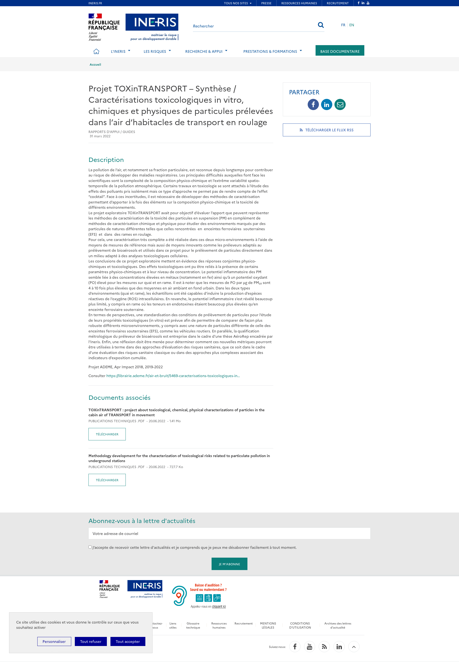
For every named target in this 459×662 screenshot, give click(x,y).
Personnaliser (54, 641)
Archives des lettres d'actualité (337, 625)
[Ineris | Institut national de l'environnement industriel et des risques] (152, 26)
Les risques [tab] (155, 51)
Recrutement (244, 623)
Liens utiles (172, 625)
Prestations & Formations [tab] (270, 51)
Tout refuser (90, 641)
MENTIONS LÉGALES (268, 625)
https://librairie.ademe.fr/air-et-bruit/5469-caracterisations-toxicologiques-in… (173, 375)
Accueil (95, 64)
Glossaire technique (193, 625)
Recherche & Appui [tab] (204, 51)
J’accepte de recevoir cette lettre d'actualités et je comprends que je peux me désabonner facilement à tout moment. (195, 547)
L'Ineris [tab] (118, 51)
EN (351, 24)
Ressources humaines (219, 625)
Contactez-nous (155, 625)
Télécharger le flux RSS (335, 131)
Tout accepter (128, 641)
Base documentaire (340, 51)
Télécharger (107, 434)
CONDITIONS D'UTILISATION (300, 625)
